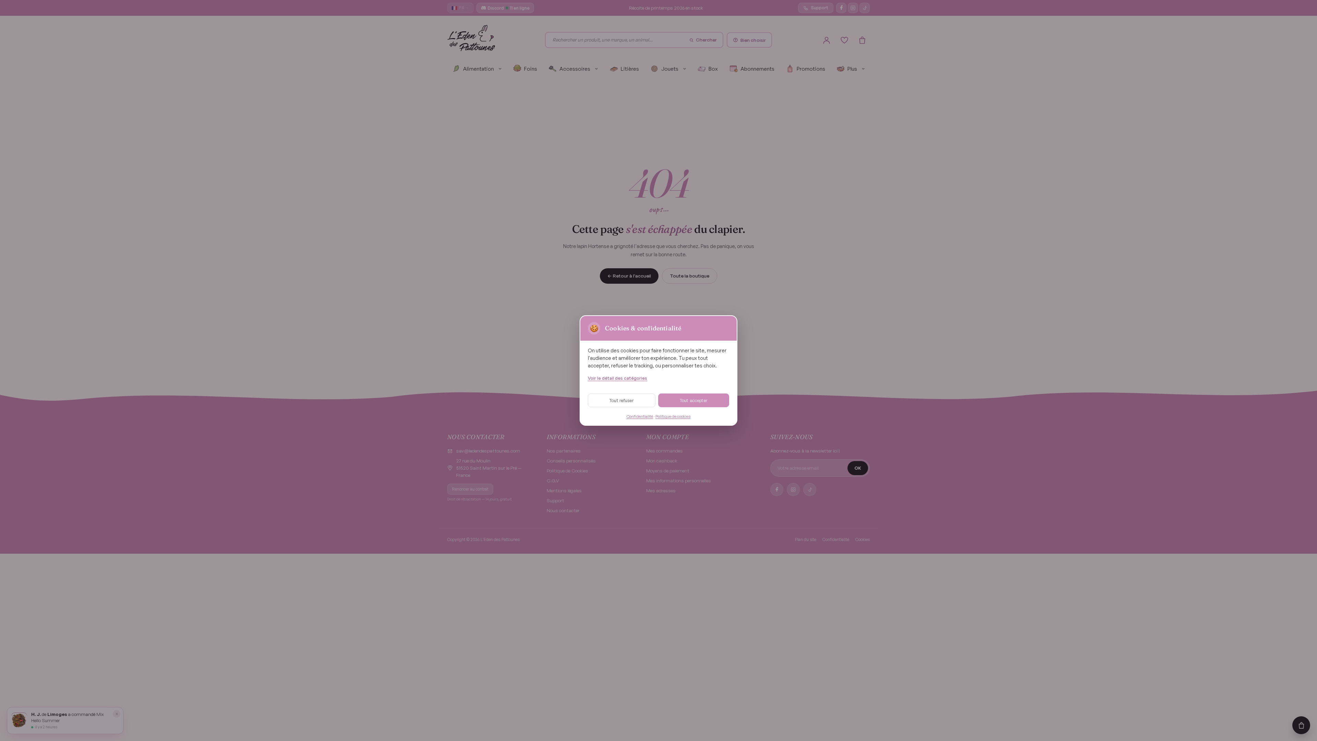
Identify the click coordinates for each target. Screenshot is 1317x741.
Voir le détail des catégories (617, 378)
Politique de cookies (672, 416)
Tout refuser (621, 400)
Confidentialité (640, 416)
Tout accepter (694, 400)
